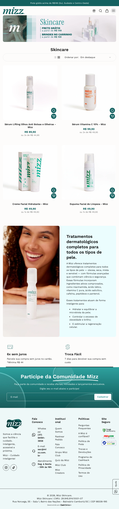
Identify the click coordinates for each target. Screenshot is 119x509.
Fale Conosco (60, 446)
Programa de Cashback (85, 458)
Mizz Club (60, 465)
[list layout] (55, 57)
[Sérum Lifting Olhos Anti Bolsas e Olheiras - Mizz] (30, 92)
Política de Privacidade (84, 466)
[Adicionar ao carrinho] (53, 116)
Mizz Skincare (63, 495)
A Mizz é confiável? (84, 435)
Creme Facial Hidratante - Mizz (30, 204)
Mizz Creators (59, 471)
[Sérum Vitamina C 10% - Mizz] (89, 92)
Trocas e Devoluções (84, 450)
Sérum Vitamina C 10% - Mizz (89, 124)
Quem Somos (59, 430)
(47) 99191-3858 (41, 438)
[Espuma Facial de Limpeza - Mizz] (89, 172)
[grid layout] (59, 57)
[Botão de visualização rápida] (53, 110)
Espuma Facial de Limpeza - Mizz (89, 204)
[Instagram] (6, 467)
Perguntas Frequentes (84, 427)
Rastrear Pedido (59, 438)
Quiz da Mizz (62, 460)
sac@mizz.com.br (42, 452)
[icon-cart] (107, 11)
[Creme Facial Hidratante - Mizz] (30, 172)
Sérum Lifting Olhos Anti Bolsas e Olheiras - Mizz (30, 126)
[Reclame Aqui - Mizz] (109, 443)
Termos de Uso (84, 474)
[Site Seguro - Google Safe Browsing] (109, 430)
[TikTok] (13, 467)
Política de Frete (84, 443)
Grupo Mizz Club (61, 454)
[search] (100, 11)
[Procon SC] (109, 436)
